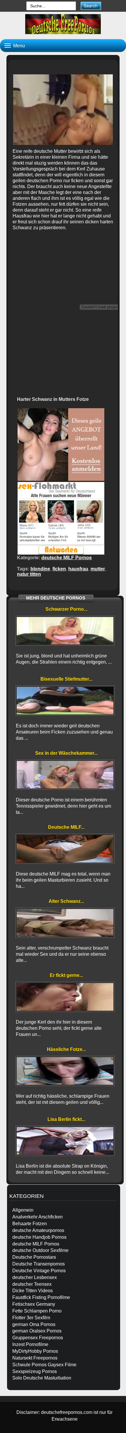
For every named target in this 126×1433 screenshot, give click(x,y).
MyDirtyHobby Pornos (35, 1351)
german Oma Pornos (33, 1324)
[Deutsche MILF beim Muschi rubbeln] (65, 848)
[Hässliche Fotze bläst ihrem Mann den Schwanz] (65, 1071)
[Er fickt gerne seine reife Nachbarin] (65, 997)
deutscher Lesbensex (34, 1277)
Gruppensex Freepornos (37, 1337)
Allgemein (22, 1210)
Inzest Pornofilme (30, 1344)
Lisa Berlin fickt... (66, 1119)
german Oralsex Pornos (37, 1330)
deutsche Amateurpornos (38, 1230)
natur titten (29, 574)
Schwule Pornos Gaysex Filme (44, 1364)
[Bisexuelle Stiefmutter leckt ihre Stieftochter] (65, 700)
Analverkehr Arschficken (37, 1216)
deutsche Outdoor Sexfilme (40, 1250)
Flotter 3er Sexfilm (31, 1317)
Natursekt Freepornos (34, 1357)
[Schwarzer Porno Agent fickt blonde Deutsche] (65, 630)
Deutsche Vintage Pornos (39, 1270)
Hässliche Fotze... (66, 1049)
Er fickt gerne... (66, 975)
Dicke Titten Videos (32, 1290)
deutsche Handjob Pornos (39, 1237)
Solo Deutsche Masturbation (41, 1377)
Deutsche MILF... (66, 827)
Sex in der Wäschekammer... (66, 753)
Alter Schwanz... (66, 901)
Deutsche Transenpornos (38, 1263)
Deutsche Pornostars (34, 1257)
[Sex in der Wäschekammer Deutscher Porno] (65, 774)
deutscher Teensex (32, 1284)
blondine (40, 568)
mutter (98, 568)
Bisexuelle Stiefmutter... (66, 679)
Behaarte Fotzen (29, 1223)
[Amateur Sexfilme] (63, 24)
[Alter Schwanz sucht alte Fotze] (65, 923)
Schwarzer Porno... (66, 609)
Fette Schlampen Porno (37, 1310)
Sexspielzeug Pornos (34, 1371)
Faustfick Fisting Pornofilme (41, 1297)
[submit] (90, 5)
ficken (59, 568)
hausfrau (78, 568)
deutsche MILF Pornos (66, 557)
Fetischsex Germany (33, 1304)
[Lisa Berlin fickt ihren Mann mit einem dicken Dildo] (65, 1141)
